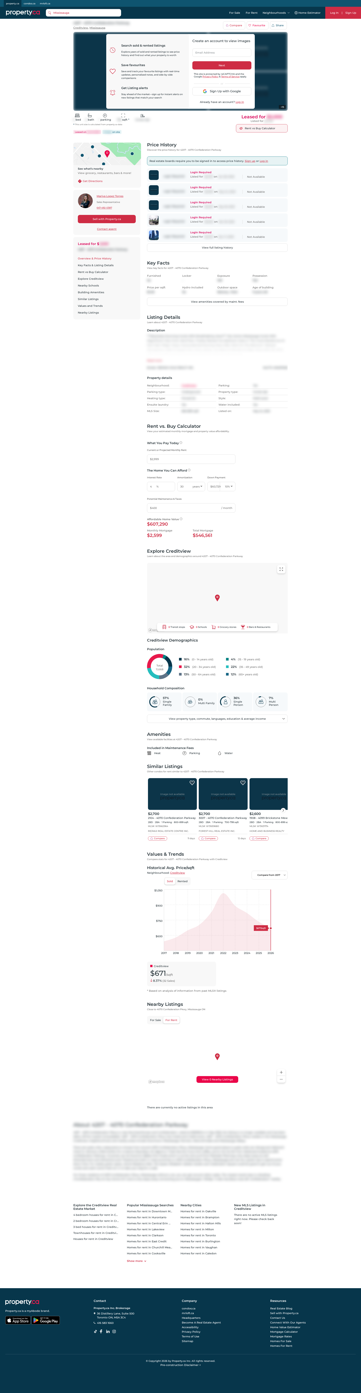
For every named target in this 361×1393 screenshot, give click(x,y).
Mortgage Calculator (284, 1331)
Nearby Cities (190, 1205)
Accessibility (190, 1327)
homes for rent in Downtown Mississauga (155, 1211)
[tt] (96, 1331)
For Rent (252, 12)
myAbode (33, 1311)
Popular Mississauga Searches (150, 1205)
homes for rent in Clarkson (145, 1235)
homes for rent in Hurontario (146, 1217)
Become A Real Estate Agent (201, 1322)
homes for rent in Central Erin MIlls (151, 1223)
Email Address (203, 51)
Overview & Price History (94, 258)
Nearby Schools (88, 285)
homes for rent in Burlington (200, 1241)
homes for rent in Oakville (198, 1211)
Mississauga (97, 27)
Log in (240, 102)
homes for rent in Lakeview (146, 1229)
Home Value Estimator (285, 1327)
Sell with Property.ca (107, 219)
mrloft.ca (45, 3)
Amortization (184, 477)
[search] (83, 13)
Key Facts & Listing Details (96, 265)
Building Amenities (91, 292)
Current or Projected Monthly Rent (167, 450)
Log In (334, 12)
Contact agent (107, 229)
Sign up (250, 161)
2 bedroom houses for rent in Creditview (101, 1221)
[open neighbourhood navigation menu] (289, 12)
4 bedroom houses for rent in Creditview (101, 1215)
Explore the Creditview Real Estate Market (95, 1207)
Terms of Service (230, 76)
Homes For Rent (281, 1346)
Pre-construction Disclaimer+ (180, 1365)
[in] (115, 1331)
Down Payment (216, 477)
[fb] (102, 1331)
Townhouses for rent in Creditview (96, 1233)
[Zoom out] (281, 1079)
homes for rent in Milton (197, 1229)
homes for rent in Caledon (198, 1253)
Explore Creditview (91, 278)
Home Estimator (309, 12)
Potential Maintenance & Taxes (164, 498)
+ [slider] (282, 885)
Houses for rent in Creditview (93, 1239)
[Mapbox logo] (156, 630)
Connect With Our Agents (288, 1322)
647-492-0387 (104, 207)
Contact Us (277, 1318)
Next (222, 65)
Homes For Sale (280, 1341)
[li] (108, 1331)
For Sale (234, 12)
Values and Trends (90, 306)
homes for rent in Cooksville (146, 1253)
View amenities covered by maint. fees (217, 301)
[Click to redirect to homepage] (23, 13)
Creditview (80, 27)
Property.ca (13, 1311)
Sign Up (350, 12)
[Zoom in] (281, 1072)
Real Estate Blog (281, 1308)
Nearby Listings (88, 312)
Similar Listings (88, 299)
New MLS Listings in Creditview (249, 1207)
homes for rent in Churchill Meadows (152, 1247)
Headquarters (191, 1318)
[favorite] (192, 783)
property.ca (12, 3)
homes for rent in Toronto (198, 1235)
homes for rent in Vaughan (198, 1247)
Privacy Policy (210, 76)
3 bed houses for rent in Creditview (97, 1227)
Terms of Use (190, 1336)
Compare (236, 25)
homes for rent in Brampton (199, 1217)
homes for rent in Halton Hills (200, 1223)
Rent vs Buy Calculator (93, 272)
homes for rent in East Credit (147, 1241)
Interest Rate (154, 477)
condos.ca (29, 3)
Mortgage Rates (281, 1336)
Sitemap (187, 1341)
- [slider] (246, 885)
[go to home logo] (22, 1302)
